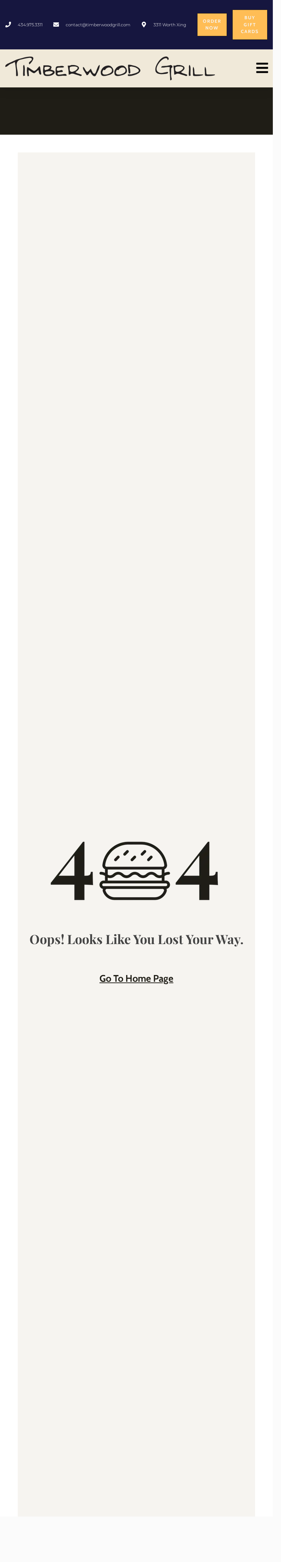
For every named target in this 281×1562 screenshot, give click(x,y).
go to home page (136, 978)
